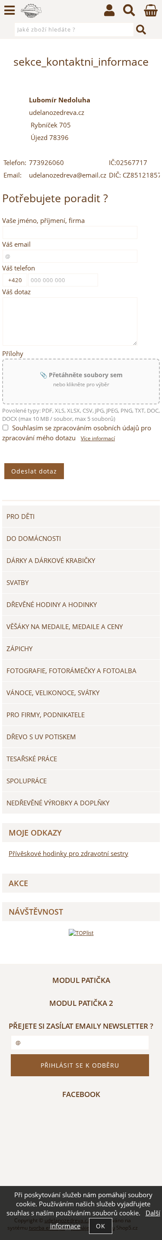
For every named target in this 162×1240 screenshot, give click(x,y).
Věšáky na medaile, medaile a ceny (64, 626)
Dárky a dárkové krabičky (50, 560)
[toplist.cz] (81, 932)
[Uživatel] (109, 12)
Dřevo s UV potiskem (41, 736)
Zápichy (19, 648)
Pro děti (20, 516)
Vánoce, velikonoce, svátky (52, 692)
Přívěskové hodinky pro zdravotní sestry (68, 853)
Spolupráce (26, 780)
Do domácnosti (33, 538)
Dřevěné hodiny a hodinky (51, 604)
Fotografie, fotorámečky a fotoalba (71, 670)
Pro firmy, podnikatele (45, 714)
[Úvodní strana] (31, 11)
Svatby (17, 582)
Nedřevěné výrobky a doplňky (57, 802)
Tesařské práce (31, 758)
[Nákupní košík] (151, 14)
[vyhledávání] (129, 12)
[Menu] (9, 10)
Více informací (98, 438)
